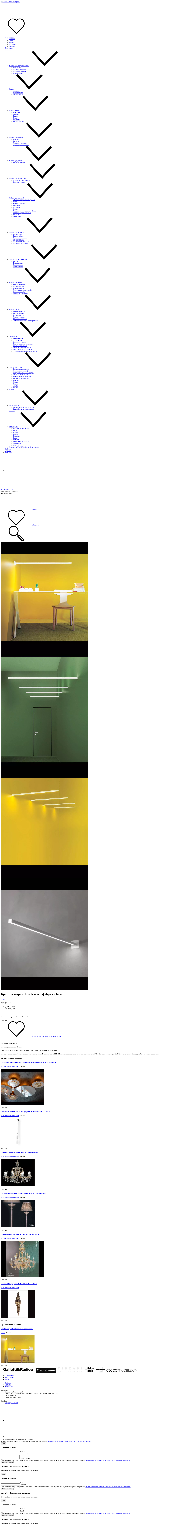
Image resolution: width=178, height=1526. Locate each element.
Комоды (16, 139)
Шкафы (16, 387)
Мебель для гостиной (16, 198)
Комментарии (25, 1458)
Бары (15, 202)
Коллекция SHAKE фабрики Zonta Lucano (24, 447)
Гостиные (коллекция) (21, 369)
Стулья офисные (19, 288)
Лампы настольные (20, 346)
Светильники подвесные (22, 348)
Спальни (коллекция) (20, 374)
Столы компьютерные (21, 241)
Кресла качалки (18, 121)
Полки (15, 434)
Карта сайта (9, 1386)
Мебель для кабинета (16, 232)
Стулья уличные (19, 317)
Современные (18, 94)
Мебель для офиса (15, 282)
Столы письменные (20, 238)
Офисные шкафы (19, 292)
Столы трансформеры (21, 243)
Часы (15, 430)
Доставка (12, 44)
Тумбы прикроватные (21, 145)
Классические (18, 93)
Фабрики (8, 449)
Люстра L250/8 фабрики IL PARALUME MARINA (19, 1152)
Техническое (17, 340)
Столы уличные (18, 315)
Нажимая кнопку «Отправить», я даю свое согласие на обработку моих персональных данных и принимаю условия (67, 1460)
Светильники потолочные (22, 349)
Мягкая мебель (14, 110)
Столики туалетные (20, 143)
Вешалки (16, 436)
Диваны (16, 114)
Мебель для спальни (16, 137)
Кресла (15, 116)
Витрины (16, 205)
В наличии (9, 48)
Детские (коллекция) (20, 371)
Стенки (15, 209)
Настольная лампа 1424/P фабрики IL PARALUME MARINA (23, 1193)
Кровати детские (19, 162)
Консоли (16, 214)
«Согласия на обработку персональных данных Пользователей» (108, 1460)
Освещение (13, 336)
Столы (15, 382)
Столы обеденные (19, 69)
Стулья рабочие (18, 240)
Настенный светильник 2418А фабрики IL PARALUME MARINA (25, 1112)
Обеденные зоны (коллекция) (23, 373)
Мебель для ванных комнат (18, 259)
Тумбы (15, 386)
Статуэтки (16, 445)
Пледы (15, 432)
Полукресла (17, 67)
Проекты (8, 451)
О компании (9, 37)
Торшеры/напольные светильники (25, 351)
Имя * (22, 1452)
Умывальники (18, 263)
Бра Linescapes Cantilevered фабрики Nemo (17, 1329)
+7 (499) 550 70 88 (7, 489)
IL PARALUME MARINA (10, 1066)
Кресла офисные (19, 284)
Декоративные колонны (21, 441)
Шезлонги (16, 120)
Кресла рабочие (18, 236)
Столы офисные (19, 286)
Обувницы (17, 443)
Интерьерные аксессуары (22, 428)
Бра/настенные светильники (23, 344)
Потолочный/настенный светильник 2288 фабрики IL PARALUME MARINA (29, 1062)
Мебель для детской (16, 161)
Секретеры (17, 216)
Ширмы (16, 440)
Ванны (15, 261)
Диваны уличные (19, 311)
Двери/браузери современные (23, 409)
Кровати (16, 141)
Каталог (8, 50)
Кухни (11, 89)
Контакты (8, 453)
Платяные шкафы (19, 182)
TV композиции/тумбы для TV (24, 200)
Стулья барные (18, 73)
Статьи (11, 40)
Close (3, 1443)
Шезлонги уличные (20, 319)
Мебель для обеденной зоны (19, 66)
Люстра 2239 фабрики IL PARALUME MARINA (19, 1284)
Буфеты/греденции (19, 203)
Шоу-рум (12, 46)
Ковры (11, 389)
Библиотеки (17, 234)
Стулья (15, 384)
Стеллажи (16, 207)
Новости (12, 39)
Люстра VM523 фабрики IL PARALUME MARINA (20, 1234)
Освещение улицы (19, 342)
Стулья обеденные (19, 71)
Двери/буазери (14, 405)
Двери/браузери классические (23, 407)
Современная (18, 267)
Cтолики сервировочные (22, 213)
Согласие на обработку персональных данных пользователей (69, 1441)
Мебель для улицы (15, 309)
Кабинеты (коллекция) (21, 378)
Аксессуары (13, 427)
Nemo (3, 999)
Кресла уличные (19, 313)
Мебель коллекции (15, 367)
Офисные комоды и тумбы (22, 290)
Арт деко (16, 91)
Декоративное (18, 338)
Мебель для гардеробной (17, 178)
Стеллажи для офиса (20, 294)
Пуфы (15, 118)
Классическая (18, 265)
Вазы (15, 438)
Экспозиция (9, 1377)
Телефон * (24, 1454)
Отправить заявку (7, 1462)
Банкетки (16, 112)
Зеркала (12, 411)
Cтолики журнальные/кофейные (24, 211)
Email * (22, 1511)
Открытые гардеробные (21, 180)
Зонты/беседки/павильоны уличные (25, 321)
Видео (11, 42)
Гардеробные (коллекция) (22, 376)
